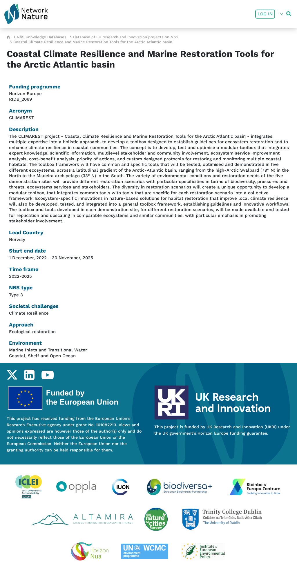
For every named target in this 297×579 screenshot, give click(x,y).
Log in (265, 14)
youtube (47, 375)
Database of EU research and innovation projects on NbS (125, 37)
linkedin (29, 375)
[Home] (26, 14)
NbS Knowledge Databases (41, 37)
